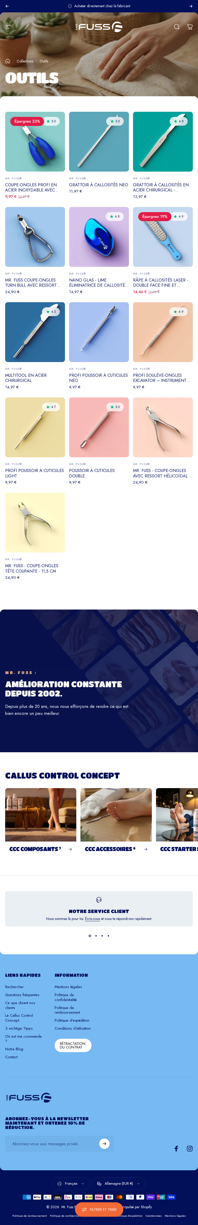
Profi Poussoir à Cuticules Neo (98, 378)
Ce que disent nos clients (20, 1005)
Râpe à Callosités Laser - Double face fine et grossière (160, 285)
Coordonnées (154, 1216)
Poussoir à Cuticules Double (92, 473)
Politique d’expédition (129, 1216)
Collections (25, 61)
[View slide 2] (96, 936)
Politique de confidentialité (66, 997)
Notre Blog (14, 1049)
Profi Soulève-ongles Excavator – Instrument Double (159, 380)
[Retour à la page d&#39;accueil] (7, 61)
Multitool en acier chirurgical (26, 378)
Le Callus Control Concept (19, 1018)
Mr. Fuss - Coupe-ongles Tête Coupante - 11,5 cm (31, 568)
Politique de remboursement (67, 1010)
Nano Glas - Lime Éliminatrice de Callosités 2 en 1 (98, 285)
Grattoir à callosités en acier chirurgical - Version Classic (161, 190)
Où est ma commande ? (23, 1039)
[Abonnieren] (104, 1144)
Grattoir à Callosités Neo (98, 185)
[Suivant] (190, 6)
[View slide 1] (90, 936)
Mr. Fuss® (13, 178)
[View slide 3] (102, 936)
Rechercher (14, 986)
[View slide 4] (108, 936)
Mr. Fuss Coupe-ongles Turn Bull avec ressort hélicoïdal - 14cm (31, 285)
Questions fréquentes (22, 994)
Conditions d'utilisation (73, 1028)
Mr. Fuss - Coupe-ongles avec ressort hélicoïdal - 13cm (161, 475)
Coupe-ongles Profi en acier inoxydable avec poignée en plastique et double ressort (32, 193)
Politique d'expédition (72, 1020)
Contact (11, 1057)
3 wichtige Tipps (19, 1028)
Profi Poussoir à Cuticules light (34, 473)
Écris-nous (92, 918)
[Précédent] (7, 6)
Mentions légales (68, 986)
